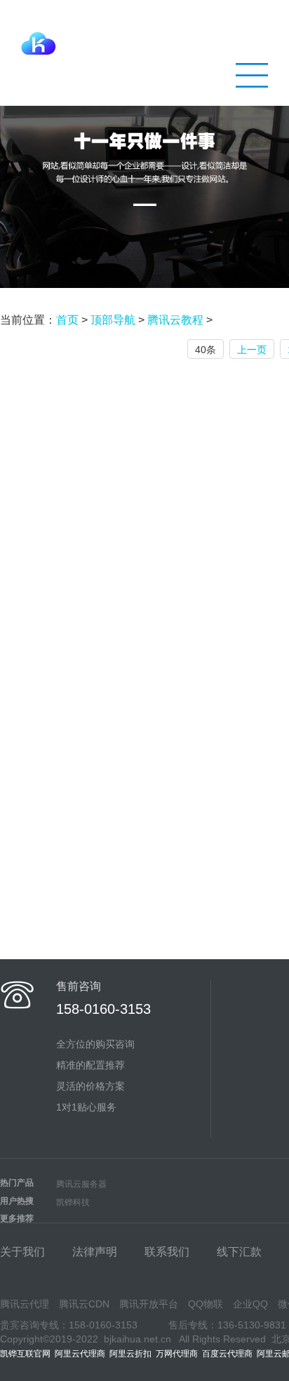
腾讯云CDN (84, 1304)
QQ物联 (205, 1304)
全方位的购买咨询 (95, 1044)
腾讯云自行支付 (169, 40)
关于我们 (22, 1252)
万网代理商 (177, 1354)
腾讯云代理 (24, 1304)
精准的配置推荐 (90, 1065)
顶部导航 (112, 320)
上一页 (252, 349)
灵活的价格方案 (90, 1086)
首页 (67, 320)
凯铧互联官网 (25, 1354)
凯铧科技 (73, 1202)
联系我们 (166, 1252)
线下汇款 (239, 1252)
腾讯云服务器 (81, 1184)
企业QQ (250, 1304)
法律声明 (94, 1252)
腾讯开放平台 (148, 1304)
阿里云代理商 (80, 1354)
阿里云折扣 (130, 1354)
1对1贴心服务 (86, 1107)
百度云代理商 (227, 1354)
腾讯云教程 (175, 320)
